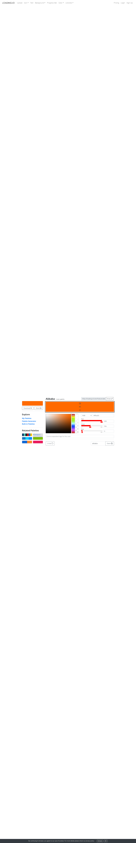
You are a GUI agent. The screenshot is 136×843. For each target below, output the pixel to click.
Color (60, 3)
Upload (19, 3)
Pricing (116, 3)
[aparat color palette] (38, 442)
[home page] (8, 3)
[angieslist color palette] (38, 438)
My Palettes (26, 418)
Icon (25, 3)
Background (39, 3)
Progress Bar (52, 3)
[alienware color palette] (27, 434)
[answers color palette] (27, 442)
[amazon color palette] (38, 434)
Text (31, 3)
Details (100, 841)
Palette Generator (29, 421)
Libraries (69, 3)
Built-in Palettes (28, 424)
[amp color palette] (27, 438)
